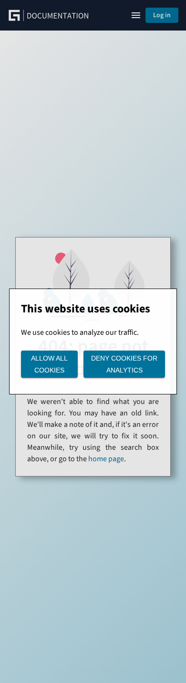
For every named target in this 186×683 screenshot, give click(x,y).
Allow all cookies (49, 364)
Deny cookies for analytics (124, 364)
